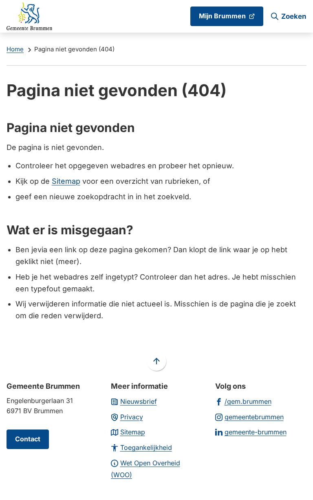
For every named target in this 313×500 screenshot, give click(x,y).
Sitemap (66, 181)
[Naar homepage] (29, 16)
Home (15, 49)
